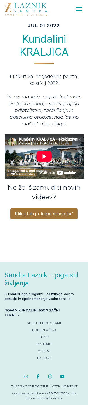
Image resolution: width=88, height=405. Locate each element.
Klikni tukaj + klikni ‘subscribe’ (44, 214)
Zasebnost (21, 386)
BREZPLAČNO (44, 330)
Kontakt (69, 386)
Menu (72, 8)
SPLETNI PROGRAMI (44, 323)
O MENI (44, 351)
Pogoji (38, 386)
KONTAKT (44, 344)
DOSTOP (44, 358)
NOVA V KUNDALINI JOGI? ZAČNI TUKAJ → (32, 312)
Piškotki (53, 386)
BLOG (44, 337)
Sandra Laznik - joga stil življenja (27, 9)
